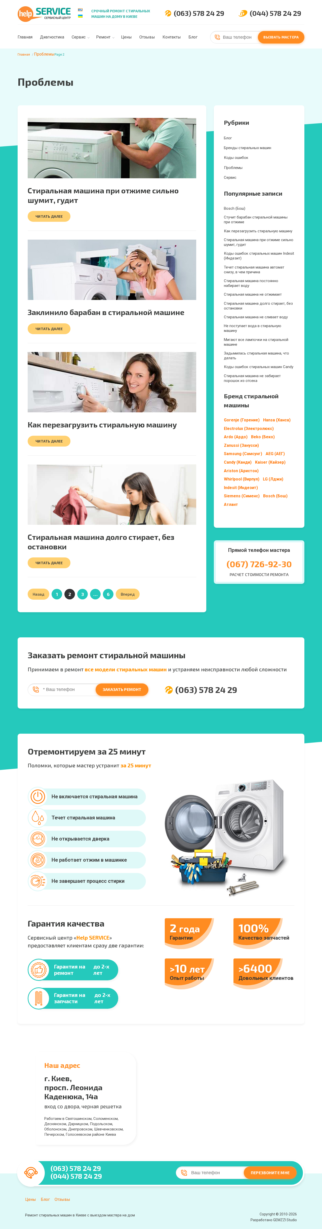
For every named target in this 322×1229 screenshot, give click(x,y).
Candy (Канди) (238, 462)
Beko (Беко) (263, 436)
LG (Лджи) (273, 479)
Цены (126, 37)
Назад (38, 594)
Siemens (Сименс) (242, 496)
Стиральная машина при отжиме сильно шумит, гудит (258, 242)
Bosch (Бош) (234, 208)
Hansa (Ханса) (277, 420)
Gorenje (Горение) (242, 420)
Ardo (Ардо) (236, 436)
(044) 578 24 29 (275, 13)
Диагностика (52, 37)
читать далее (49, 216)
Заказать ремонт (122, 689)
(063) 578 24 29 (199, 13)
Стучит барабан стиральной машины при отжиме (256, 219)
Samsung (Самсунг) (243, 453)
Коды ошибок (236, 157)
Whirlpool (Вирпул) (241, 479)
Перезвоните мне (270, 1172)
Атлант (231, 504)
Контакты (172, 37)
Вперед (128, 594)
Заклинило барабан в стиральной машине (106, 312)
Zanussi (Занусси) (241, 445)
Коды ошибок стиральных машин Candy (258, 367)
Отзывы (147, 37)
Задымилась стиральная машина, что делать (256, 355)
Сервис (79, 37)
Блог (192, 37)
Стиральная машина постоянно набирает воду (251, 283)
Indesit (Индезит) (241, 487)
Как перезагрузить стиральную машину (102, 424)
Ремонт (103, 37)
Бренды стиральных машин (247, 148)
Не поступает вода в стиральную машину (252, 328)
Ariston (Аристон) (241, 470)
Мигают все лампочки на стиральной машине (256, 342)
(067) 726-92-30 (259, 564)
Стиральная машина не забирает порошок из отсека (252, 378)
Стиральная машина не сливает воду (256, 317)
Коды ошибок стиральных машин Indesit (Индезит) (259, 255)
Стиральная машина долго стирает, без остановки (258, 306)
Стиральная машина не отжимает (253, 294)
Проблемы (233, 167)
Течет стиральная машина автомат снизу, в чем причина (254, 269)
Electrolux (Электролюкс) (249, 428)
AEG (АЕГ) (275, 453)
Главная (25, 37)
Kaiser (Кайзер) (270, 462)
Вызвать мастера (281, 37)
